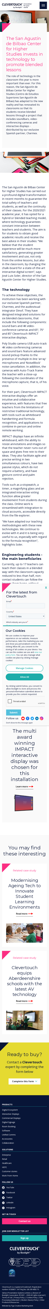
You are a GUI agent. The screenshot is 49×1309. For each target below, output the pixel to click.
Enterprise (6, 1155)
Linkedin (9, 1202)
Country (9, 612)
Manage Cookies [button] (24, 668)
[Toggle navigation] (43, 5)
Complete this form (23, 1081)
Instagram (10, 1207)
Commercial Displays (11, 1118)
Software (6, 1130)
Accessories (7, 1138)
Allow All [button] (24, 676)
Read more (21, 913)
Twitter (9, 1197)
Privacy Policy (19, 1297)
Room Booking (8, 1126)
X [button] (46, 587)
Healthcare (7, 1163)
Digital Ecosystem (10, 1110)
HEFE (4, 1167)
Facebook (10, 1192)
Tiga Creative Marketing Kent (22, 1306)
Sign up (25, 1238)
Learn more (22, 786)
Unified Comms (9, 1134)
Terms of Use (7, 1297)
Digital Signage (8, 1122)
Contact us (24, 1221)
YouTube (10, 1187)
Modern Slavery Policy (29, 1300)
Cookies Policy (31, 1297)
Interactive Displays (10, 1114)
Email (8, 601)
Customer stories (9, 1171)
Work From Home (10, 1175)
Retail (4, 1159)
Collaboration (8, 1143)
